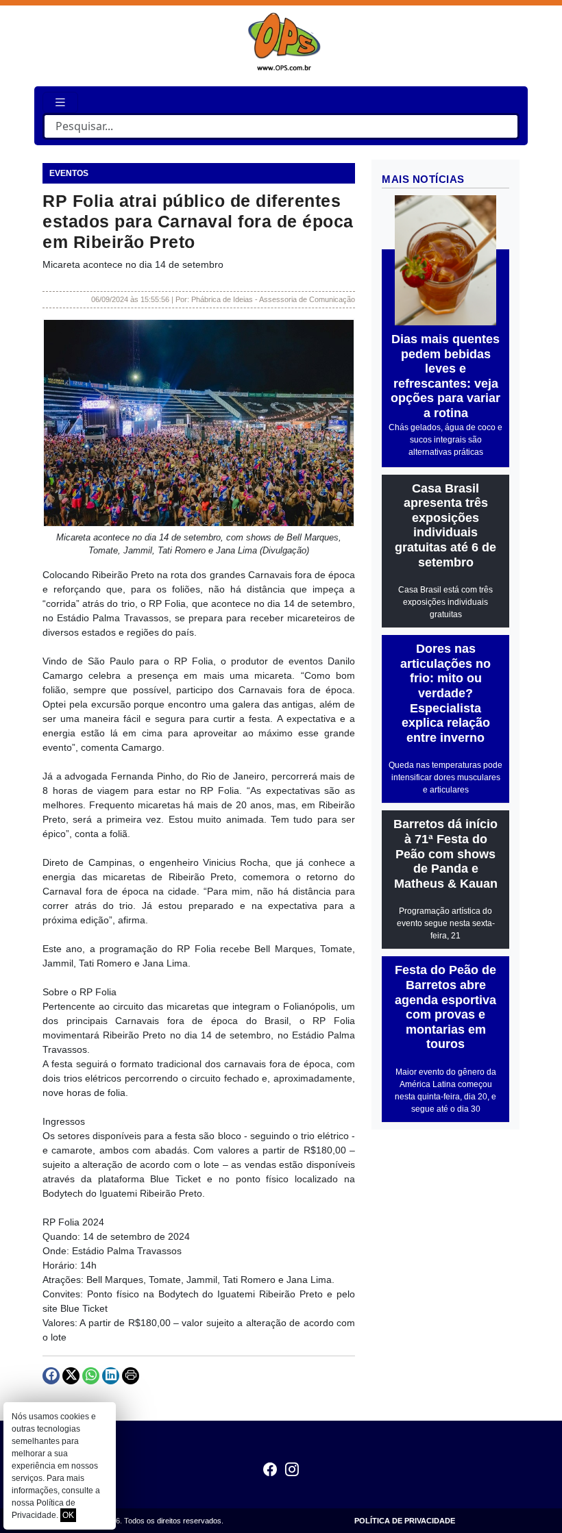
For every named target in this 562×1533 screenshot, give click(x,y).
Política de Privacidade (404, 1521)
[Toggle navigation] (60, 102)
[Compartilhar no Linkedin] (110, 1375)
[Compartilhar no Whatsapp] (90, 1375)
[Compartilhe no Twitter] (71, 1375)
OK (68, 1515)
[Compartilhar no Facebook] (51, 1375)
